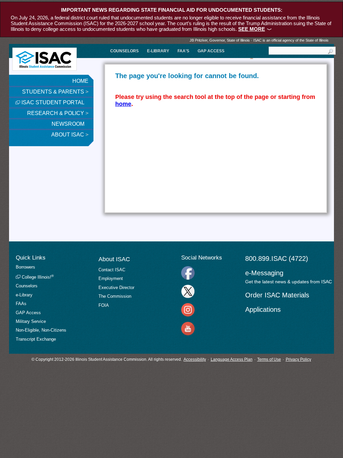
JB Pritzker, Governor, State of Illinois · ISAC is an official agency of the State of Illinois (259, 40)
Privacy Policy (298, 359)
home (123, 104)
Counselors (124, 51)
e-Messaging (264, 273)
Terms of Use (269, 359)
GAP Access (211, 51)
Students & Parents (55, 92)
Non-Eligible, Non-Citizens (41, 330)
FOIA (103, 305)
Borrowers (25, 267)
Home (80, 81)
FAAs (21, 303)
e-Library (158, 51)
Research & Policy (57, 113)
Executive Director (116, 287)
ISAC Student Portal (52, 102)
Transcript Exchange (36, 339)
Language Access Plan (232, 359)
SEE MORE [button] (251, 29)
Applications (263, 309)
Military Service (31, 321)
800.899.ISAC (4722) (276, 258)
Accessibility (195, 359)
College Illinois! (37, 277)
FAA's (183, 51)
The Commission (114, 296)
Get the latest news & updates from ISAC (288, 281)
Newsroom (69, 124)
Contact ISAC (111, 269)
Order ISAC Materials (277, 295)
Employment (110, 278)
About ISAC (69, 134)
